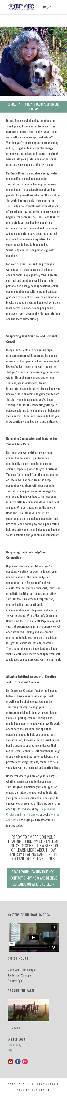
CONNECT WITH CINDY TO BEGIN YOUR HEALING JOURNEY (33, 106)
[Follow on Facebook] (18, 1061)
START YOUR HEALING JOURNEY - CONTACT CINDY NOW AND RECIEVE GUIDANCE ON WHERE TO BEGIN (33, 878)
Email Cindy (14, 1045)
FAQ (10, 1050)
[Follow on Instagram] (25, 1061)
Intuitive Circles (29, 814)
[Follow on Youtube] (10, 1061)
